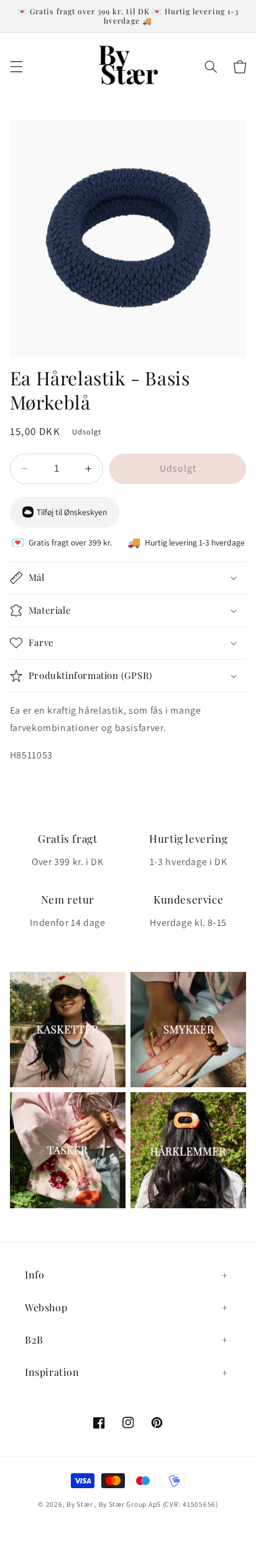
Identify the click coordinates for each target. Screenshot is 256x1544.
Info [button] (34, 1274)
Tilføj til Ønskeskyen (72, 512)
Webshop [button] (46, 1307)
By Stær (79, 1504)
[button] (16, 66)
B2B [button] (34, 1339)
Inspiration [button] (52, 1371)
